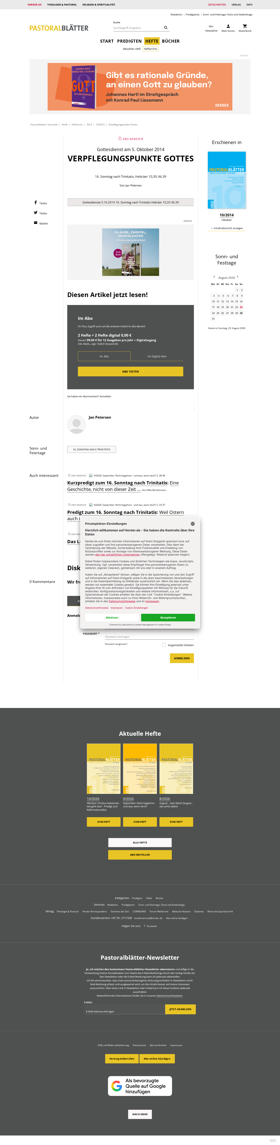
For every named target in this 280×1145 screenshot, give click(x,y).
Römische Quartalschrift (220, 911)
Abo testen (130, 371)
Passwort (91, 633)
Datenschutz (139, 1045)
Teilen (43, 203)
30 (241, 313)
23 (241, 307)
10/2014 (100, 124)
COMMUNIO (139, 911)
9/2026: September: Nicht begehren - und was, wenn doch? (125, 475)
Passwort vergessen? (116, 643)
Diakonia (199, 911)
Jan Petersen (134, 185)
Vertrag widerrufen (122, 1058)
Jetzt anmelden (181, 1009)
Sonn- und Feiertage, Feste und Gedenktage (227, 14)
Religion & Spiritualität (98, 4)
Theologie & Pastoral (62, 4)
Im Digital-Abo (157, 356)
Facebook (152, 926)
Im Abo (104, 356)
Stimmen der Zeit (120, 911)
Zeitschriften (217, 4)
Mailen (43, 223)
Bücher (171, 41)
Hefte (151, 41)
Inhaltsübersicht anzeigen (228, 228)
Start (107, 41)
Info (249, 4)
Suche (116, 22)
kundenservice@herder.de (148, 918)
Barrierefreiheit (158, 1045)
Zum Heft (103, 821)
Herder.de (35, 4)
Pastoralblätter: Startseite (44, 124)
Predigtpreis (192, 14)
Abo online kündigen (177, 918)
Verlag (236, 4)
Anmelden (105, 396)
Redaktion (176, 14)
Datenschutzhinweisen (169, 995)
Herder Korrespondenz (94, 911)
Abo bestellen (140, 854)
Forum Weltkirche (159, 911)
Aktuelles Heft (132, 49)
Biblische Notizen (181, 911)
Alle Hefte (140, 842)
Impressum (176, 1045)
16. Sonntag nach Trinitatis (91, 449)
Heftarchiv (150, 49)
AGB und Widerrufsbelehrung (113, 1045)
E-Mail (88, 1002)
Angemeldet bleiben (180, 645)
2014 (89, 124)
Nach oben (140, 1114)
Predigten (129, 41)
